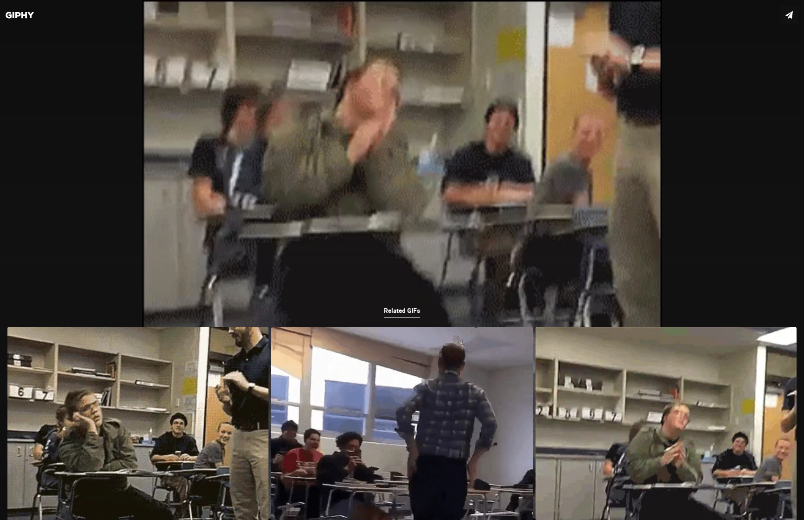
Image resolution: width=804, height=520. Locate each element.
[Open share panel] (789, 15)
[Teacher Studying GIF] (402, 260)
